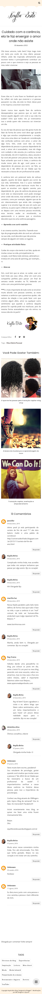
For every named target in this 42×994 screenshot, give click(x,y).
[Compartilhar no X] (19, 337)
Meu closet (27, 965)
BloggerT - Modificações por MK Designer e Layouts (27, 991)
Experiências (24, 961)
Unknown (11, 761)
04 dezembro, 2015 (13, 524)
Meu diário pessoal (14, 343)
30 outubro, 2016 (12, 870)
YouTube (5, 984)
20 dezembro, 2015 (13, 660)
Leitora (17, 965)
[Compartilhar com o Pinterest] (24, 337)
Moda (4, 970)
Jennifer (10, 521)
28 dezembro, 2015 (13, 730)
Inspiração (6, 965)
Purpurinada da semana (11, 975)
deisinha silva (13, 727)
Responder (36, 550)
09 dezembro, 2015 (13, 639)
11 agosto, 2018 (12, 888)
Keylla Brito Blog (13, 990)
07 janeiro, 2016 (18, 748)
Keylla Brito (12, 556)
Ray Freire (11, 657)
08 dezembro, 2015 (13, 601)
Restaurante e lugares (11, 980)
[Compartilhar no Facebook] (15, 337)
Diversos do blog (9, 961)
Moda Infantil (15, 970)
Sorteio (26, 980)
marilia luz (12, 598)
